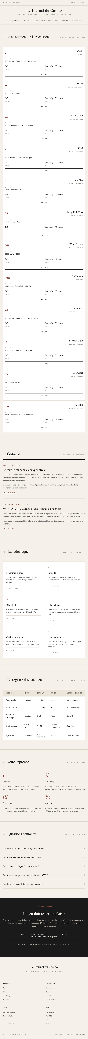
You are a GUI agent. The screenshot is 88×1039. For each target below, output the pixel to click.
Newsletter (50, 1012)
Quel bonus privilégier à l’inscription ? (21, 866)
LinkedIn (49, 1020)
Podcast (49, 1024)
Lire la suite (9, 492)
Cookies (5, 1020)
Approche (65, 21)
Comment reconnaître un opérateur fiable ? (23, 857)
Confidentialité (8, 1016)
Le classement (13, 21)
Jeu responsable (9, 1024)
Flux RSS (49, 1016)
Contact (48, 996)
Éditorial (27, 21)
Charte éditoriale (52, 1000)
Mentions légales (9, 1012)
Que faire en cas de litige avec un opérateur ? (23, 884)
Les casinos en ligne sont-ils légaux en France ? (25, 848)
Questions (77, 21)
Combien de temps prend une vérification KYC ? (25, 875)
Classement (7, 988)
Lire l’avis (44, 74)
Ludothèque (40, 21)
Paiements (53, 21)
